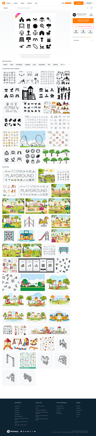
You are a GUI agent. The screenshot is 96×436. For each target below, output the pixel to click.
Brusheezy (17, 406)
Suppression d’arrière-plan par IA (21, 422)
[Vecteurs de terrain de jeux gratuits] (60, 122)
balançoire (63, 64)
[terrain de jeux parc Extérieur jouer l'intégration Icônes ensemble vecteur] (36, 265)
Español (78, 408)
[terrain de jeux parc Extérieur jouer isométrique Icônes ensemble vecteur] (63, 176)
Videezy (16, 410)
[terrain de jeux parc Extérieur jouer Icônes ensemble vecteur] (19, 176)
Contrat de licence (40, 406)
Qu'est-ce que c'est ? (87, 37)
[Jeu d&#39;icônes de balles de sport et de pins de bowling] (33, 156)
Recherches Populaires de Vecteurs (42, 413)
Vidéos (22, 3)
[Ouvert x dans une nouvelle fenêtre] (32, 431)
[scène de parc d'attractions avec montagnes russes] (32, 139)
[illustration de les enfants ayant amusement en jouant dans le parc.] (46, 176)
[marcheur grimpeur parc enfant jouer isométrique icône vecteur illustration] (63, 344)
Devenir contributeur (59, 413)
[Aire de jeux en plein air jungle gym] (32, 282)
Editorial (29, 3)
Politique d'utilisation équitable (81, 432)
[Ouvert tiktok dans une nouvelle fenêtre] (30, 431)
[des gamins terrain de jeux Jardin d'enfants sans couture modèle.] (47, 344)
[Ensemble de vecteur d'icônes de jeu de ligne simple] (58, 139)
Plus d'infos (76, 40)
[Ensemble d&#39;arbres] (56, 156)
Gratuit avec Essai (83, 20)
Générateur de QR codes (21, 425)
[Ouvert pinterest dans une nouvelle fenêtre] (28, 431)
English (78, 406)
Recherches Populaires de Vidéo (42, 419)
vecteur (5, 64)
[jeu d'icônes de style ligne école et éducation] (36, 122)
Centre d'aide (59, 406)
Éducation (17, 414)
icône (11, 64)
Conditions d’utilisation (56, 432)
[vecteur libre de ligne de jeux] (11, 107)
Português (78, 410)
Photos (15, 3)
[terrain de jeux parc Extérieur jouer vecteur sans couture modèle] (63, 265)
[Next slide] (68, 64)
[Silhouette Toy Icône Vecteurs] (12, 122)
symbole (55, 64)
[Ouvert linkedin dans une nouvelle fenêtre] (25, 431)
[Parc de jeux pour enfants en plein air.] (63, 77)
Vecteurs (8, 3)
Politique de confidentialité (68, 432)
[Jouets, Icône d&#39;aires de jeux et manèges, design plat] (10, 139)
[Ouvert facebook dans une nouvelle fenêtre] (21, 431)
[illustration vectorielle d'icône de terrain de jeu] (29, 93)
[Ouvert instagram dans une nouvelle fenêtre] (23, 431)
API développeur (19, 416)
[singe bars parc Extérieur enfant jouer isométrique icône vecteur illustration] (10, 360)
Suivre (91, 15)
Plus (36, 3)
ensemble (27, 64)
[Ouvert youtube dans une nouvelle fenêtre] (34, 431)
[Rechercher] (88, 8)
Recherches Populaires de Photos (42, 416)
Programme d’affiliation (41, 410)
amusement (42, 64)
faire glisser (19, 64)
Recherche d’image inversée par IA (21, 419)
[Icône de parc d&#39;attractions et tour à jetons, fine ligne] (47, 77)
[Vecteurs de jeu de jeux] (28, 77)
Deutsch (78, 412)
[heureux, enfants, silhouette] (63, 93)
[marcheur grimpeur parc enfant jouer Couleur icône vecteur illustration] (29, 221)
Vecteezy (17, 408)
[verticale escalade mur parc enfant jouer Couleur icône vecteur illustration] (9, 236)
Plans (63, 3)
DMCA (37, 408)
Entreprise (17, 412)
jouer (34, 64)
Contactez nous (60, 408)
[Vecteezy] (3, 3)
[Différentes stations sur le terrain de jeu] (56, 107)
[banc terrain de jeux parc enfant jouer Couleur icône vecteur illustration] (63, 250)
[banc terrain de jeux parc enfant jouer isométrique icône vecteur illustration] (28, 378)
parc (49, 64)
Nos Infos (58, 410)
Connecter (88, 3)
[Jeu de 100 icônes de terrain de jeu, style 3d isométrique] (28, 360)
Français (78, 414)
